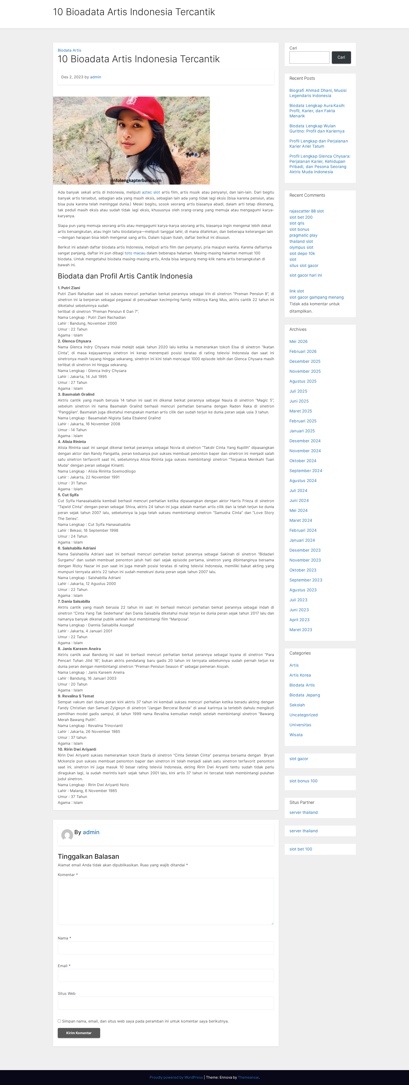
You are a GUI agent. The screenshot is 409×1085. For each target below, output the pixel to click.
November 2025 (305, 371)
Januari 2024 (302, 540)
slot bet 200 (301, 217)
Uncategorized (303, 715)
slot (292, 259)
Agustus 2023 (303, 590)
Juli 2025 (298, 391)
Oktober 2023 (302, 570)
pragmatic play (303, 235)
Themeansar (248, 1077)
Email (64, 965)
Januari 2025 (302, 431)
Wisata (296, 734)
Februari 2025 (303, 421)
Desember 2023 (305, 550)
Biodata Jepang (304, 695)
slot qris (296, 223)
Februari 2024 (303, 530)
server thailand (303, 812)
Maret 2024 (300, 520)
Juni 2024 (299, 500)
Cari (293, 48)
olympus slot (301, 247)
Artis (294, 665)
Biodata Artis (69, 50)
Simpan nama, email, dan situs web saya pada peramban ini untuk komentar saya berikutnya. (145, 1021)
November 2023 (305, 560)
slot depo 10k (302, 253)
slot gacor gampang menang (316, 297)
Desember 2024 (305, 440)
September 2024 (305, 470)
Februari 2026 (303, 351)
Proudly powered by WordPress (177, 1077)
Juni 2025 (299, 401)
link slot (296, 291)
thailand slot (301, 241)
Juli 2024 (298, 490)
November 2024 (305, 450)
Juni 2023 (299, 609)
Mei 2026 (298, 341)
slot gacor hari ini (305, 275)
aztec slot (151, 192)
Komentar (68, 874)
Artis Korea (300, 675)
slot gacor (298, 758)
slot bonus (299, 229)
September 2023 (305, 580)
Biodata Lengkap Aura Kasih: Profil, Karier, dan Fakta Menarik (317, 110)
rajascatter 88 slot (306, 211)
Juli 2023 (298, 600)
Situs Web (67, 993)
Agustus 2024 (303, 480)
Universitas (300, 724)
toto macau (135, 253)
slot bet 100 (300, 849)
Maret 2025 (300, 411)
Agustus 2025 (302, 381)
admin (95, 77)
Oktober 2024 (302, 460)
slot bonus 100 (303, 781)
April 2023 (299, 619)
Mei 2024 (298, 510)
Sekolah (297, 705)
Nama (64, 938)
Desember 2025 (305, 361)
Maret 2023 (300, 629)
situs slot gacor (303, 265)
